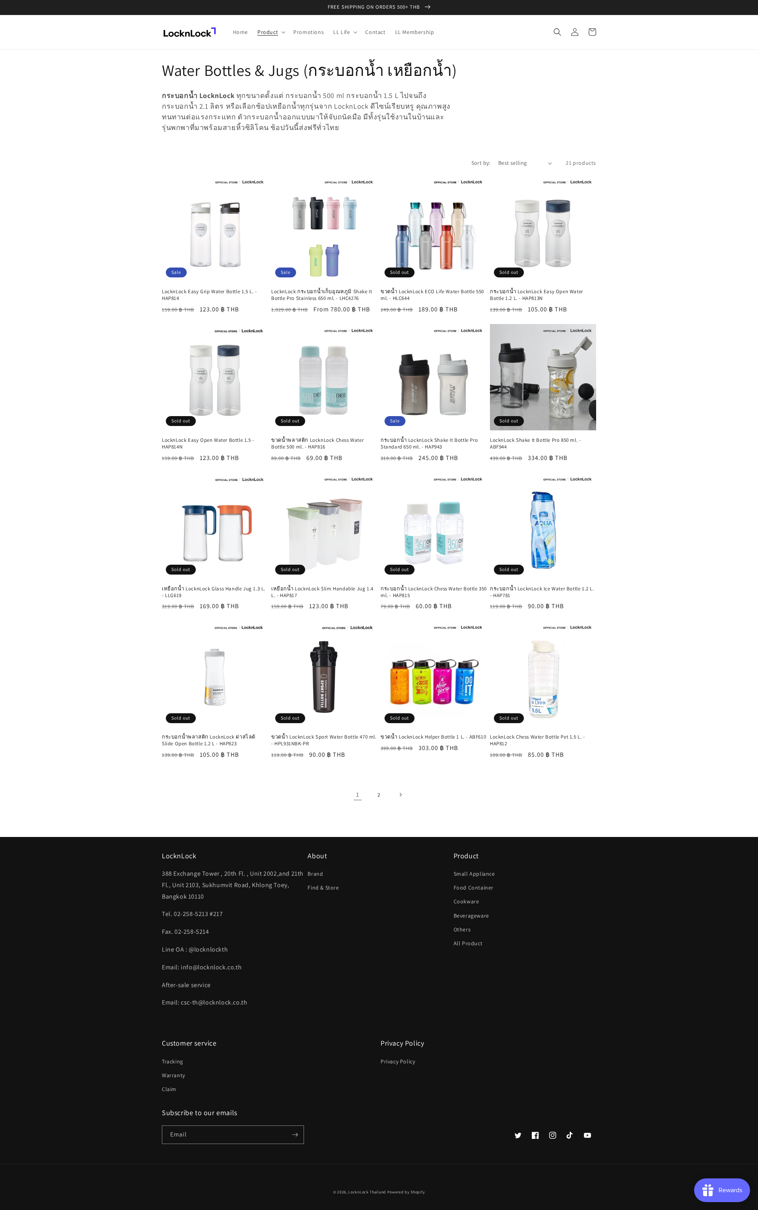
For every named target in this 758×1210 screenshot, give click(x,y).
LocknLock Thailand (367, 1192)
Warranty (173, 1075)
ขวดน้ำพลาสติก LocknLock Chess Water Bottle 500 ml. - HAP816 (317, 443)
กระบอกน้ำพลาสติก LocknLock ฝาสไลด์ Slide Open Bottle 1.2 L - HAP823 (208, 740)
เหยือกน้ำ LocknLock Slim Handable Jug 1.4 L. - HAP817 (322, 592)
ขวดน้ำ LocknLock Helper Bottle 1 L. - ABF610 (433, 737)
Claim (169, 1089)
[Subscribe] (295, 1134)
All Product (468, 943)
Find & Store (323, 887)
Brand (315, 873)
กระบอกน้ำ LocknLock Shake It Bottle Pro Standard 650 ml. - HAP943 (429, 443)
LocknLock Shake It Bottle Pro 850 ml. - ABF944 (535, 443)
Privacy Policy (398, 1061)
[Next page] (400, 794)
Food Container (473, 887)
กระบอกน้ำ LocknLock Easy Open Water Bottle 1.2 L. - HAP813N (536, 295)
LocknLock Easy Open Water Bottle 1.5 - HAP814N (208, 443)
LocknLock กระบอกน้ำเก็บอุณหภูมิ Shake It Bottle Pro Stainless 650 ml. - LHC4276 (321, 295)
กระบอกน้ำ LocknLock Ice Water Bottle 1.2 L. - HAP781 (542, 592)
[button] (271, 32)
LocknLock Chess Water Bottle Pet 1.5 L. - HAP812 (537, 740)
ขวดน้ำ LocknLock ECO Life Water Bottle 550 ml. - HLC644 (432, 295)
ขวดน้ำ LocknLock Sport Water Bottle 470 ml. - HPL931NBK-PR (324, 740)
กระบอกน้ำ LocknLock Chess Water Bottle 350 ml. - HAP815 (434, 592)
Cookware (466, 901)
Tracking (172, 1061)
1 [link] (357, 794)
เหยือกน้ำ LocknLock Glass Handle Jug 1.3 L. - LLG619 (213, 592)
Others (462, 929)
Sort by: (480, 162)
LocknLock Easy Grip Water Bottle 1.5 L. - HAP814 (209, 295)
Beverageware (471, 915)
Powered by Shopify (406, 1192)
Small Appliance (474, 873)
